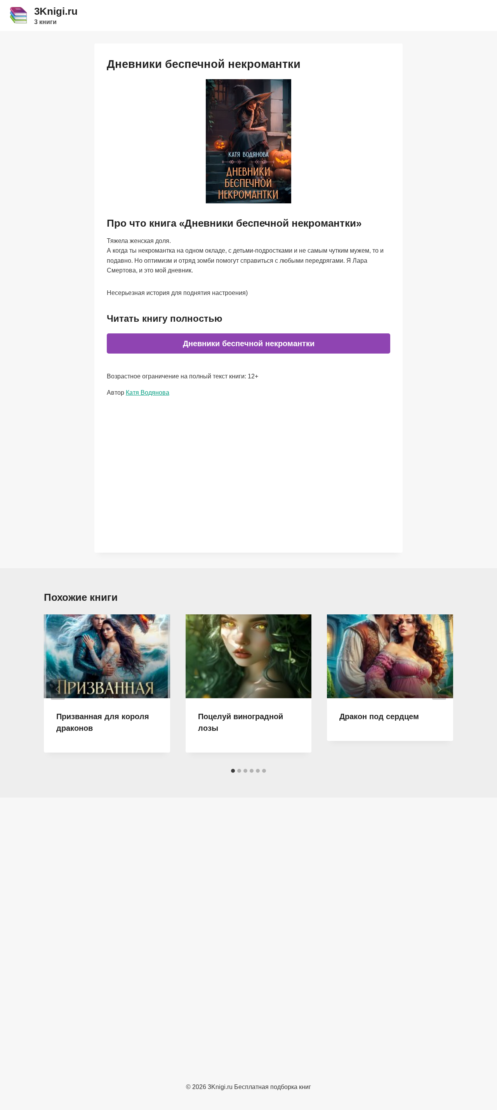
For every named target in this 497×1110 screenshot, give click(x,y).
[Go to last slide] (58, 689)
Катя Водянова (147, 392)
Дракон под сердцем (379, 716)
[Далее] (439, 689)
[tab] (233, 771)
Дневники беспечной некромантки (249, 343)
